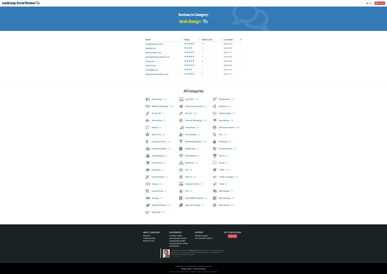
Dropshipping (158, 155)
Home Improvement (194, 106)
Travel (221, 184)
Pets (187, 191)
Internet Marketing (193, 120)
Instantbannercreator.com (157, 74)
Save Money (224, 120)
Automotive (157, 120)
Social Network (225, 148)
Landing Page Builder (177, 241)
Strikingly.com (151, 70)
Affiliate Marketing (160, 106)
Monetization (191, 155)
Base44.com (150, 48)
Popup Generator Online (178, 243)
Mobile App (190, 148)
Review (148, 40)
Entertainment (158, 177)
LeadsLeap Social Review (19, 3)
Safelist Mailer (225, 113)
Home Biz (189, 99)
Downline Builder (159, 148)
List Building (190, 134)
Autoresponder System (178, 238)
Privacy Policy (186, 269)
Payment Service (192, 184)
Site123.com (150, 65)
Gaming (155, 198)
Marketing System (193, 141)
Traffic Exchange (226, 177)
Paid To (188, 177)
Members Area (148, 241)
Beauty (155, 127)
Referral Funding (192, 205)
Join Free (381, 3)
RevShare (223, 106)
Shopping (223, 141)
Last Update (228, 40)
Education (156, 170)
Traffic (222, 170)
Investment (190, 127)
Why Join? (146, 236)
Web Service (224, 205)
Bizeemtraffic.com (153, 52)
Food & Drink (157, 191)
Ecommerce (157, 163)
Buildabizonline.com (154, 44)
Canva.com (150, 61)
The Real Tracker (175, 236)
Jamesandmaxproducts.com (157, 57)
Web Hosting (224, 198)
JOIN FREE (232, 236)
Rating (186, 40)
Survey (222, 163)
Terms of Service (199, 269)
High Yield (156, 212)
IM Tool (188, 113)
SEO (220, 134)
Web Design (224, 191)
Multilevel (189, 163)
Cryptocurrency (158, 141)
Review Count (207, 40)
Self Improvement (227, 127)
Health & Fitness (159, 205)
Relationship (224, 99)
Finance (155, 184)
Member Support (201, 236)
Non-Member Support (203, 238)
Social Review (174, 246)
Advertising (157, 99)
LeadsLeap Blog (149, 238)
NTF (187, 170)
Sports (222, 155)
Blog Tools (156, 134)
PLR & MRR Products (194, 198)
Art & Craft (156, 113)
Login (370, 3)
